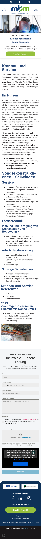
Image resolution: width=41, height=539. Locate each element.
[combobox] (5, 385)
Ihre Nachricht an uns (8, 398)
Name (4, 374)
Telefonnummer (6, 382)
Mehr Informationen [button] (20, 460)
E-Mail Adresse (7, 390)
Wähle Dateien (26, 437)
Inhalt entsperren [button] (20, 464)
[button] (36, 9)
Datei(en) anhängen (7, 429)
